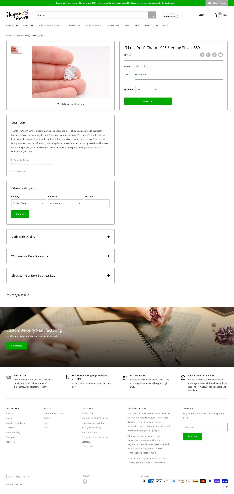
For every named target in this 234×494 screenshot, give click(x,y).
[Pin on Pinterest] (208, 54)
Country (15, 196)
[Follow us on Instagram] (85, 481)
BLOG (166, 25)
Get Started (16, 345)
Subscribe (192, 436)
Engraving (11, 437)
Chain (9, 418)
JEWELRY (72, 25)
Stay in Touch (219, 3)
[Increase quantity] (155, 89)
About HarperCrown (53, 413)
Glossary (86, 441)
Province (52, 196)
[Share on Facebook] (202, 54)
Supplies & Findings (15, 422)
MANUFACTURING (94, 25)
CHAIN (26, 25)
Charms (10, 413)
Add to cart (148, 101)
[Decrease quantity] (138, 89)
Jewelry (10, 427)
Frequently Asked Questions (95, 437)
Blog (46, 422)
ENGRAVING (113, 25)
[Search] (152, 14)
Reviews (47, 418)
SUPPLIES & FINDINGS (49, 25)
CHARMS (10, 25)
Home (8, 35)
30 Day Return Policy (91, 427)
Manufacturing (13, 432)
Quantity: (128, 89)
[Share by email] (220, 54)
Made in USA (87, 413)
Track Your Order (89, 432)
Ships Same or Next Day (93, 422)
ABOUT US (149, 25)
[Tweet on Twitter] (214, 54)
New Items (11, 441)
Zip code (89, 196)
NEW (127, 25)
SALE (137, 25)
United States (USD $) (16, 477)
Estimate (20, 214)
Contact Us (87, 446)
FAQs (46, 427)
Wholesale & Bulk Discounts (95, 418)
